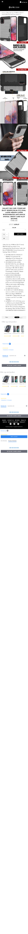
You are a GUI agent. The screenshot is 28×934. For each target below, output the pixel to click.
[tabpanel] (14, 450)
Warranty (22, 422)
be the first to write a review (14, 365)
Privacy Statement (13, 422)
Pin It (21, 317)
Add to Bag (20, 234)
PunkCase (14, 220)
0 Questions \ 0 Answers (8, 349)
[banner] (14, 7)
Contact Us (10, 420)
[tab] (5, 356)
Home (3, 12)
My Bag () (24, 2)
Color (14, 227)
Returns (17, 420)
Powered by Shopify (9, 426)
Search (4, 420)
